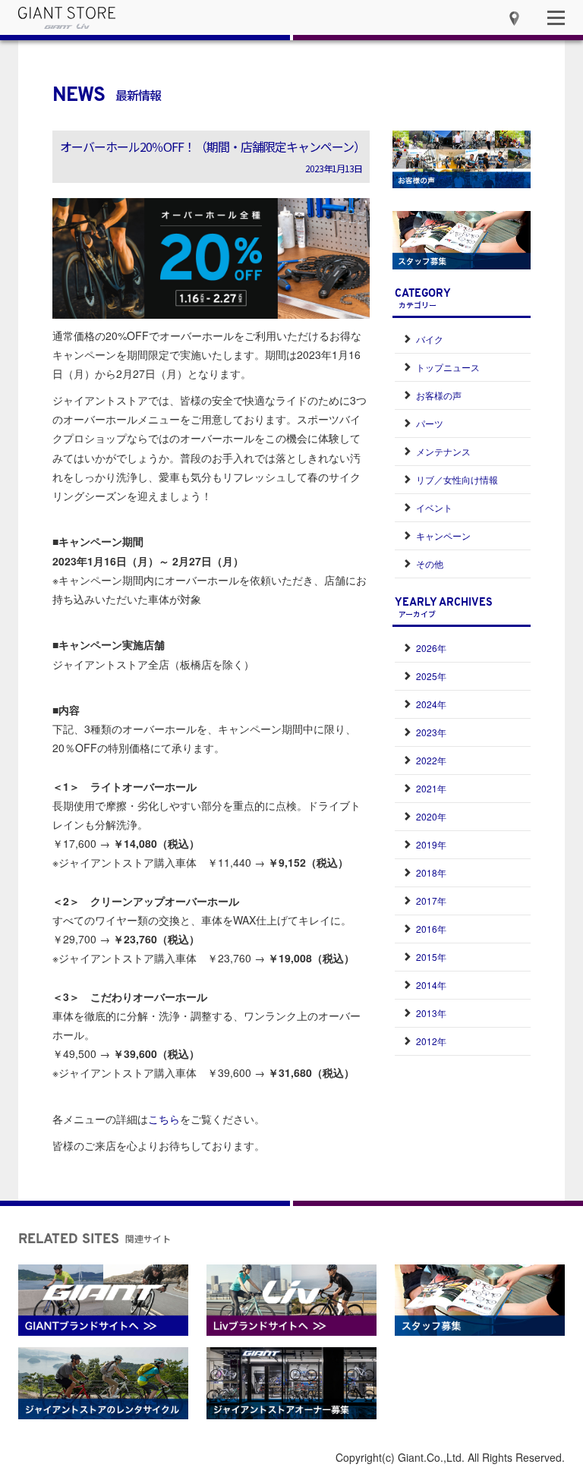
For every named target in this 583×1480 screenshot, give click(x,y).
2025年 (431, 675)
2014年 (431, 984)
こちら (164, 1118)
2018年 (431, 872)
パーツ (429, 423)
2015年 (431, 956)
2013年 (431, 1012)
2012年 (431, 1040)
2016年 (431, 928)
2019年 (431, 844)
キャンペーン (443, 535)
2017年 (431, 900)
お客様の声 (439, 395)
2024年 (431, 703)
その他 (429, 563)
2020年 (431, 816)
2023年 (431, 732)
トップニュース (448, 367)
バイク (429, 338)
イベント (434, 507)
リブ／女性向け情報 (457, 479)
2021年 (431, 788)
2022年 (431, 760)
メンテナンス (443, 451)
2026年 (431, 647)
